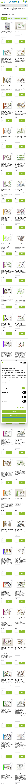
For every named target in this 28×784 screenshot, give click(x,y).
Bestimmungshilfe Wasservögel (5, 743)
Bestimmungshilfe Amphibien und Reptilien (7, 164)
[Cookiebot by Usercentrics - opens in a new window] (20, 363)
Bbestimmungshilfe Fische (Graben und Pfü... (6, 59)
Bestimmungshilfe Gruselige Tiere (19, 324)
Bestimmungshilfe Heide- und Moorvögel (6, 350)
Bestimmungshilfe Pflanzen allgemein (19, 469)
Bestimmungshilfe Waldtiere (19, 680)
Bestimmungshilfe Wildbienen (19, 773)
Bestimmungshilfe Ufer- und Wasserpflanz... (20, 137)
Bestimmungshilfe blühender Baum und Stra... (6, 190)
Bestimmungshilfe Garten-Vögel (5, 297)
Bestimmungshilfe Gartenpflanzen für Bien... (19, 298)
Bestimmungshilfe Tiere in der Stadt (7, 137)
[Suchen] (26, 5)
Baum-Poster (18, 31)
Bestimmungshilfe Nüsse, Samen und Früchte (5, 470)
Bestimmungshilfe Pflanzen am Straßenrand (5, 499)
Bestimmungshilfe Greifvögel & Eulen (5, 324)
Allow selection (14, 415)
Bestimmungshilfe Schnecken (19, 558)
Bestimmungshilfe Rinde (7, 529)
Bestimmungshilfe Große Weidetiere (19, 86)
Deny (14, 420)
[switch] (24, 392)
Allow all (14, 411)
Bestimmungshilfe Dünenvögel (5, 218)
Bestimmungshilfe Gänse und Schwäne (19, 271)
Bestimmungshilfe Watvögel (19, 743)
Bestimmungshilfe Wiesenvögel (5, 773)
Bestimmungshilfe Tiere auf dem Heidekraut (20, 618)
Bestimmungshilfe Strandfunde (19, 591)
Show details (20, 407)
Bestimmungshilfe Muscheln (19, 440)
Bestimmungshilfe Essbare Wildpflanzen (6, 244)
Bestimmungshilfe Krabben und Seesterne (7, 112)
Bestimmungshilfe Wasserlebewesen (19, 710)
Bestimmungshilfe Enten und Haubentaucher (20, 218)
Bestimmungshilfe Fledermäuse (19, 244)
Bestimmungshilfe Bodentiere (5, 86)
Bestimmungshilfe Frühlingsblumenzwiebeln (7, 271)
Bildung (4, 11)
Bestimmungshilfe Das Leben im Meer (20, 190)
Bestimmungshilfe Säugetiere (19, 530)
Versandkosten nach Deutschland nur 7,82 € (14, 8)
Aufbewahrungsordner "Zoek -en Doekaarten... (7, 32)
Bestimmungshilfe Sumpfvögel (5, 618)
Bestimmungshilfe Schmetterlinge (5, 558)
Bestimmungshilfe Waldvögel (5, 710)
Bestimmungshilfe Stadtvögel (5, 591)
